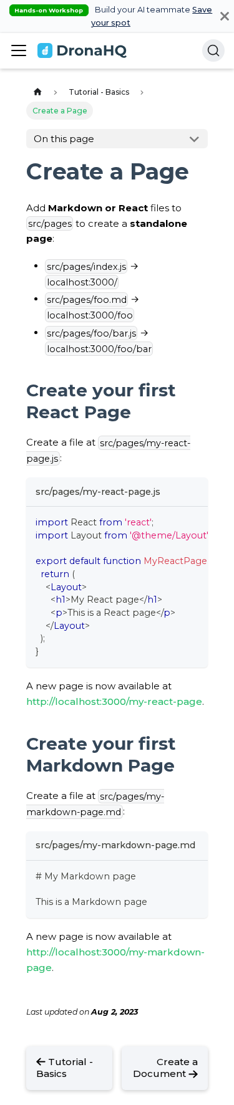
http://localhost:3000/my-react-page (114, 701)
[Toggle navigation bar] (18, 50)
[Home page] (37, 93)
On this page (64, 139)
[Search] (213, 50)
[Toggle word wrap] (172, 522)
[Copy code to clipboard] (193, 522)
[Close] (224, 16)
